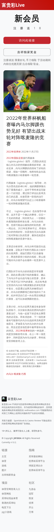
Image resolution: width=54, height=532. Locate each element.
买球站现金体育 (10, 498)
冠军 (31, 493)
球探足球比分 (36, 465)
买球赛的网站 (36, 456)
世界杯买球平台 (37, 461)
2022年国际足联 (14, 158)
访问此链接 (27, 40)
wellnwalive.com (32, 410)
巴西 (23, 373)
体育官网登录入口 (11, 489)
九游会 (32, 489)
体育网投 (6, 493)
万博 (31, 512)
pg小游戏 (7, 512)
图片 (4, 470)
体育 (4, 461)
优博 (31, 502)
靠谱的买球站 (9, 502)
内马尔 (9, 373)
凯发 (31, 498)
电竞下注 (6, 507)
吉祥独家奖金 (27, 52)
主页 (4, 456)
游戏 (4, 465)
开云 (31, 507)
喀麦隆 (17, 373)
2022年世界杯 (13, 151)
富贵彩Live (13, 5)
